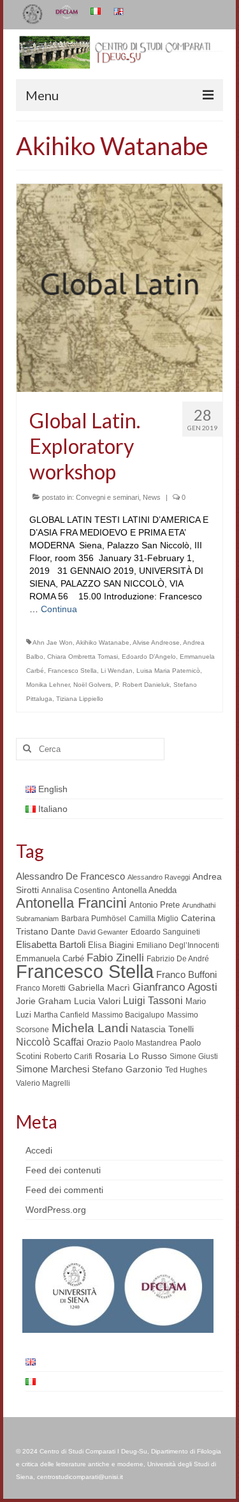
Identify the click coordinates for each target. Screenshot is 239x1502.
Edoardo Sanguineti (165, 931)
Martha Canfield (61, 1014)
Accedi (38, 1150)
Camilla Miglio (153, 918)
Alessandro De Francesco (70, 876)
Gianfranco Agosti (175, 987)
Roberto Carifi (68, 1056)
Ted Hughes (186, 1069)
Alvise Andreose (156, 642)
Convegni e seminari (107, 497)
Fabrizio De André (178, 958)
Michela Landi (90, 1028)
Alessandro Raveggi (158, 877)
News (152, 497)
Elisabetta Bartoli (50, 944)
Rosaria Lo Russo (131, 1056)
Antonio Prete (154, 905)
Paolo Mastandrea (145, 1043)
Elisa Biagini (111, 945)
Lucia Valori (97, 1001)
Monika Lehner (47, 684)
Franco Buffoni (186, 974)
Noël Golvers (92, 684)
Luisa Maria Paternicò (168, 670)
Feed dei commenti (64, 1190)
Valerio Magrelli (43, 1083)
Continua (59, 609)
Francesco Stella (72, 670)
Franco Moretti (41, 988)
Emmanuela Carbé (50, 958)
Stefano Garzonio (127, 1069)
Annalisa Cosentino (75, 890)
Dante (63, 931)
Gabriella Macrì (99, 988)
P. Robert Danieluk (142, 684)
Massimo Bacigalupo (128, 1014)
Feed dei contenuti (63, 1170)
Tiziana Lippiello (79, 698)
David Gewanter (103, 932)
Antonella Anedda (144, 890)
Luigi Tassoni (153, 1000)
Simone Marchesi (52, 1068)
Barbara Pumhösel (93, 918)
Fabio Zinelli (115, 958)
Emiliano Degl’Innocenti (177, 945)
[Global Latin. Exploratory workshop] (119, 287)
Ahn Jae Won (53, 642)
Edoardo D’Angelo (149, 656)
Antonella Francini (71, 903)
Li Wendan (117, 670)
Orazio (99, 1043)
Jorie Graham (43, 1001)
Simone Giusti (194, 1056)
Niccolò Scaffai (50, 1042)
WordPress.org (55, 1210)
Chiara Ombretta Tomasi (82, 656)
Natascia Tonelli (162, 1029)
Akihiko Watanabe (102, 642)
